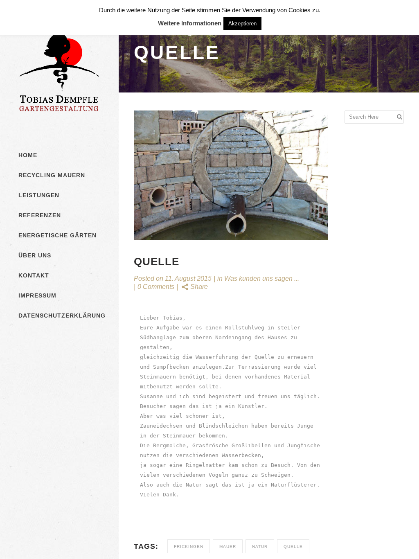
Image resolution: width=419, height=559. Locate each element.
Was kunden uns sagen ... (261, 278)
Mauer (227, 546)
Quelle (293, 546)
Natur (260, 546)
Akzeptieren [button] (242, 23)
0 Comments (155, 286)
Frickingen (188, 546)
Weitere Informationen (189, 23)
